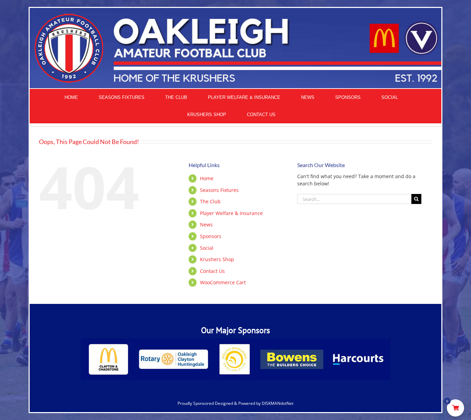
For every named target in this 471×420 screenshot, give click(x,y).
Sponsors (210, 236)
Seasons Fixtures (219, 190)
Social (206, 248)
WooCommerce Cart (223, 282)
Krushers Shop (217, 259)
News (206, 224)
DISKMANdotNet (277, 403)
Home (206, 178)
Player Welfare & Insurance (231, 213)
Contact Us (212, 271)
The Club (210, 201)
